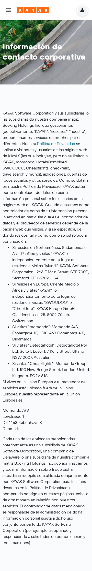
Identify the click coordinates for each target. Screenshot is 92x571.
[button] (8, 10)
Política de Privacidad (56, 143)
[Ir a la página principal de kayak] (33, 10)
